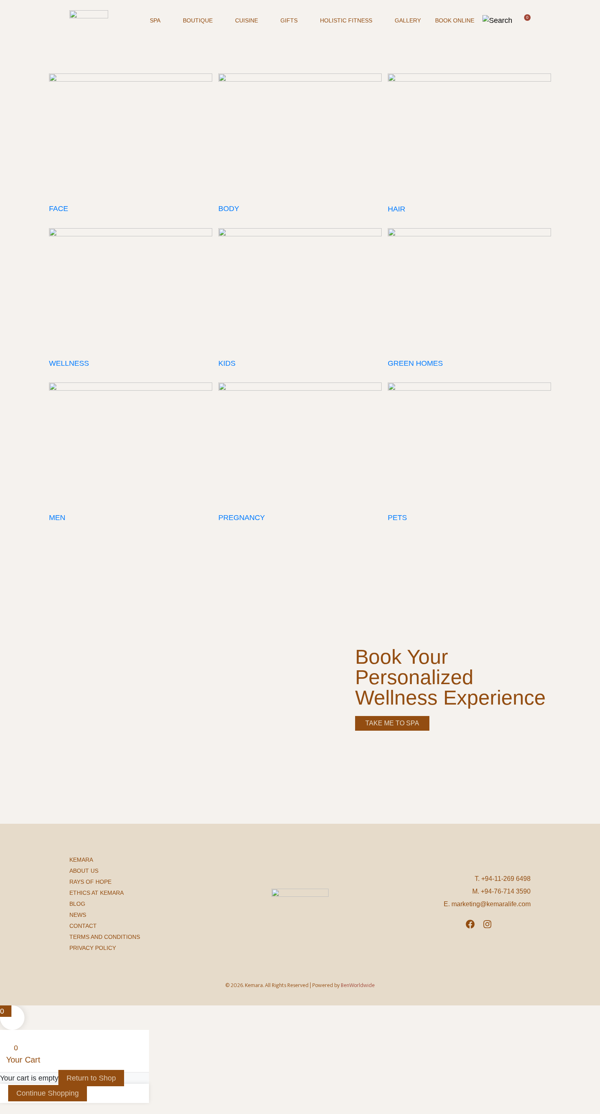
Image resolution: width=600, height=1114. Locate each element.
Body (228, 209)
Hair (396, 209)
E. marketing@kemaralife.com (487, 904)
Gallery (408, 20)
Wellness (69, 363)
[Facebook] (470, 924)
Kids (227, 363)
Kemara (81, 860)
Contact (83, 926)
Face (58, 209)
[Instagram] (487, 924)
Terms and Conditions (104, 937)
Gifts (289, 20)
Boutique (198, 20)
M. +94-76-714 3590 (501, 891)
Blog (77, 904)
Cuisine (246, 20)
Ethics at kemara (96, 893)
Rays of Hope (90, 882)
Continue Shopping (47, 1093)
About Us (83, 871)
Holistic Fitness (346, 20)
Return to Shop (91, 1078)
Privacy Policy (92, 948)
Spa (155, 20)
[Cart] (525, 20)
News (77, 915)
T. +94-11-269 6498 (503, 878)
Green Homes (415, 363)
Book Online (454, 20)
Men (57, 518)
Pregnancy (241, 518)
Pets (397, 518)
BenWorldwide (358, 985)
